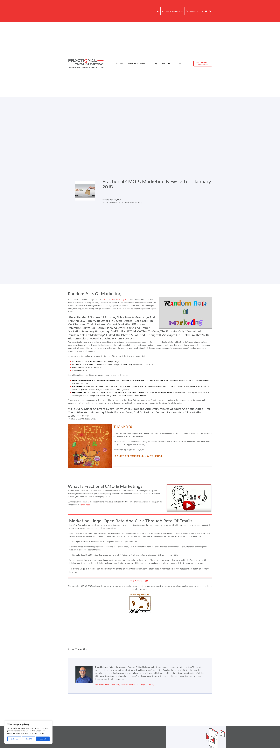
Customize (14, 739)
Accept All (43, 739)
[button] (158, 11)
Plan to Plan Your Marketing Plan (115, 299)
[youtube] (206, 11)
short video (85, 505)
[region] (28, 732)
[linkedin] (210, 11)
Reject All (29, 739)
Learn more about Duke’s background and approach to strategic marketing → (125, 684)
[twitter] (202, 11)
